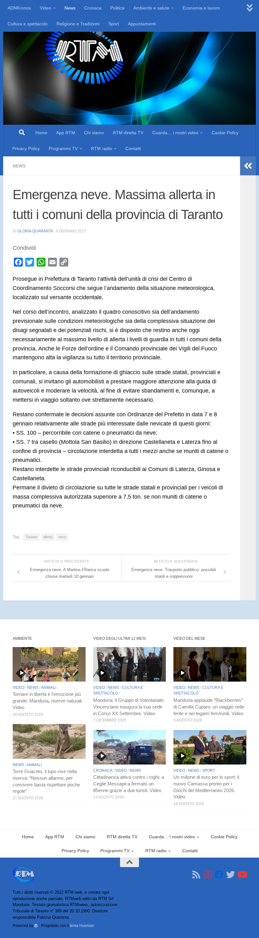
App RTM (65, 132)
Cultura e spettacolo (28, 23)
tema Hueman (82, 925)
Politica (117, 7)
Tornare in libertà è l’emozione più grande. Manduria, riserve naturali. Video (48, 701)
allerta (47, 537)
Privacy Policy (26, 148)
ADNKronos (19, 7)
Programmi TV (63, 148)
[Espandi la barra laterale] (248, 165)
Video (45, 7)
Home (41, 132)
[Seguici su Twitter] (230, 874)
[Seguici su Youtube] (242, 874)
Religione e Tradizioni (78, 23)
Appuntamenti (142, 23)
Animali (48, 687)
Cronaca (92, 7)
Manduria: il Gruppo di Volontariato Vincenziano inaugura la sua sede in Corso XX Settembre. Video (128, 707)
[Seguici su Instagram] (207, 874)
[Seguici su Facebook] (219, 874)
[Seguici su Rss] (196, 874)
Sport (113, 23)
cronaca (102, 770)
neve (62, 537)
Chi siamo (94, 132)
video (18, 687)
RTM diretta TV (128, 132)
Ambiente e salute (151, 7)
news (19, 165)
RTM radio (101, 148)
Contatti (133, 148)
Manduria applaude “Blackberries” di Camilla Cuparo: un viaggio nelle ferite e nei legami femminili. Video (208, 707)
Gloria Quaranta (35, 231)
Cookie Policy (225, 132)
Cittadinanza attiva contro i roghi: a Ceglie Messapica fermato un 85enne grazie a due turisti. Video (128, 784)
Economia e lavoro (201, 7)
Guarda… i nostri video (175, 132)
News (69, 7)
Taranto (31, 537)
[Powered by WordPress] (36, 926)
